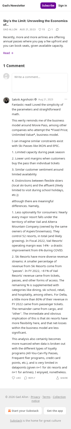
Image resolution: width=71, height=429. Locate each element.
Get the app (55, 411)
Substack (16, 420)
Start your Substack (25, 411)
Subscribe (48, 5)
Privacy (35, 397)
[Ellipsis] (66, 99)
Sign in (62, 5)
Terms (46, 397)
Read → (8, 53)
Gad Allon (10, 29)
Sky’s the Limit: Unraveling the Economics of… (35, 23)
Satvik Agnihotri (23, 99)
